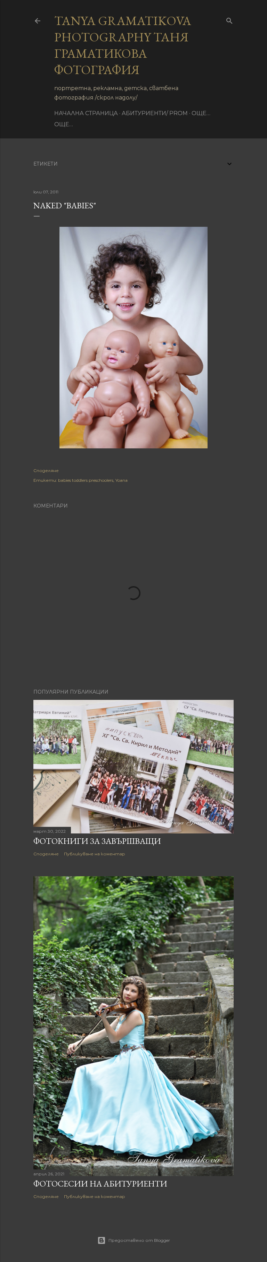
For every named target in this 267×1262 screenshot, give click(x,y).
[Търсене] (229, 19)
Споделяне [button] (46, 470)
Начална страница (86, 113)
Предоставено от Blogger (139, 1240)
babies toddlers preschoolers (85, 480)
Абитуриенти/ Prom (155, 113)
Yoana (121, 480)
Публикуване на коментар (94, 853)
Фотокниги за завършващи (97, 841)
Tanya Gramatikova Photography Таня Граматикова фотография (122, 45)
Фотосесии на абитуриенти (100, 1183)
